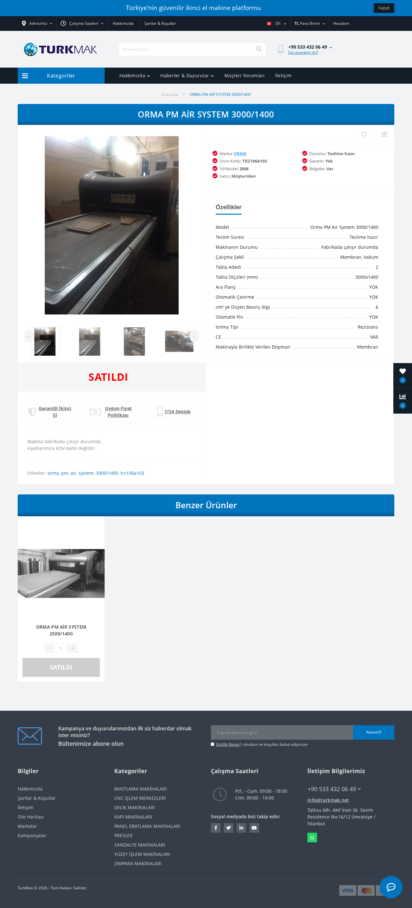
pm (64, 473)
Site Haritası (31, 817)
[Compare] (384, 134)
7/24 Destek (177, 411)
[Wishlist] (364, 134)
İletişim (283, 75)
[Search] (259, 49)
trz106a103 (132, 473)
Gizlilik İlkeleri (228, 744)
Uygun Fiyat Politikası (118, 411)
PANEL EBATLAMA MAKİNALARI (147, 826)
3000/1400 (107, 473)
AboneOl (373, 732)
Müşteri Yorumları (244, 75)
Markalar (27, 826)
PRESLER (123, 835)
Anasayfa (169, 94)
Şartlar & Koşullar (160, 23)
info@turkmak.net (328, 800)
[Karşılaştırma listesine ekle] (95, 535)
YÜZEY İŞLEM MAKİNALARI (142, 854)
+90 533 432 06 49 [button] (332, 789)
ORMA (240, 153)
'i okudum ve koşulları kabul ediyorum (262, 744)
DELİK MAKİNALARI (134, 807)
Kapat (384, 8)
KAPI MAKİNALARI (133, 817)
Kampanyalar (32, 835)
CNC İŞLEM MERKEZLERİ (140, 798)
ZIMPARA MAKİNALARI (138, 863)
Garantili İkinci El (55, 411)
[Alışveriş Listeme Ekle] (95, 525)
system (86, 473)
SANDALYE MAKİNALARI (139, 845)
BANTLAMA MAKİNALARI (140, 789)
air (73, 473)
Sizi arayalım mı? (303, 52)
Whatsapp (312, 837)
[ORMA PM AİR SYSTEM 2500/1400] (61, 573)
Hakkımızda (123, 23)
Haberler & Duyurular (184, 75)
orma (53, 473)
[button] (82, 23)
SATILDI (61, 667)
